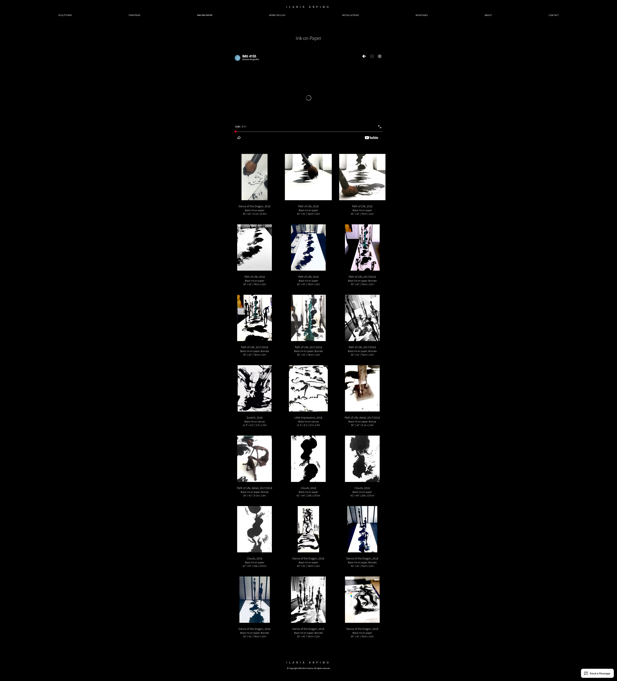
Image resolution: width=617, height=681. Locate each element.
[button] (254, 187)
